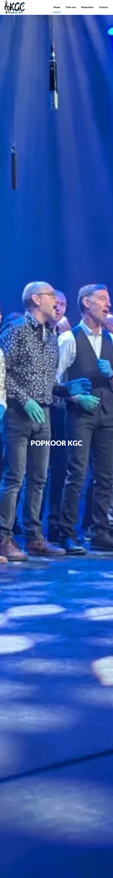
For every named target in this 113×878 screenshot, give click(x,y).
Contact (103, 7)
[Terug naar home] (15, 7)
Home (57, 7)
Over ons (71, 7)
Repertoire (87, 7)
